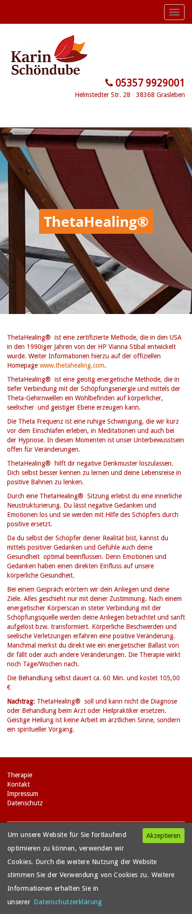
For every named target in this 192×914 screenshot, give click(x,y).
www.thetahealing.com (72, 365)
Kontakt (18, 784)
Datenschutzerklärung (68, 902)
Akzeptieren (163, 835)
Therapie (19, 775)
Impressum (22, 793)
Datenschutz (25, 803)
